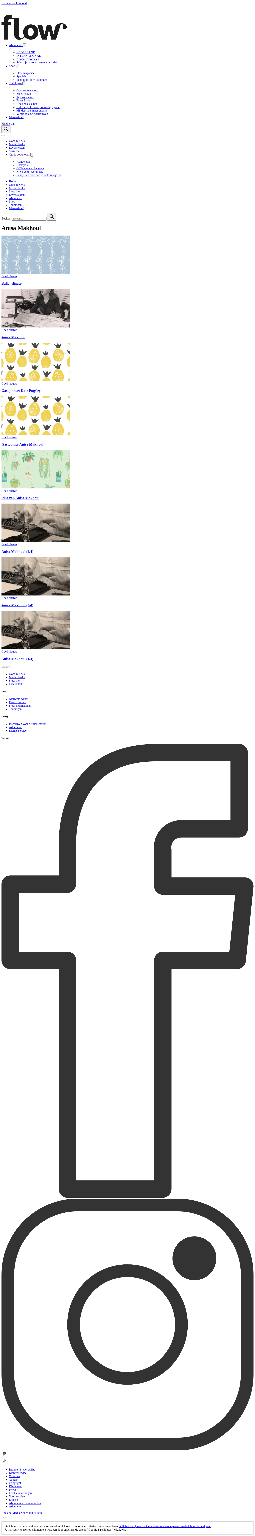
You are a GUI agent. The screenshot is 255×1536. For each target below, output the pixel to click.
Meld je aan (8, 123)
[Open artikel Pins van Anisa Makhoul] (35, 487)
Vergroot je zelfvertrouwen (32, 113)
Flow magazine (25, 73)
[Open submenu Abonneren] (24, 45)
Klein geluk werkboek (29, 171)
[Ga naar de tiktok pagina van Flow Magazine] (4, 1463)
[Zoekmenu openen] (5, 129)
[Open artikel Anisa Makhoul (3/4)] (35, 594)
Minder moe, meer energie (31, 110)
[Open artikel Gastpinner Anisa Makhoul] (35, 433)
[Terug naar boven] (4, 1519)
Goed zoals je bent (27, 103)
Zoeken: (6, 218)
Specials (21, 76)
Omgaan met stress (27, 90)
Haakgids (22, 165)
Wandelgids (23, 161)
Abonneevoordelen (27, 59)
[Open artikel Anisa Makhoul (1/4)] (35, 648)
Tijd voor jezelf (25, 97)
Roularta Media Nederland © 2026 (22, 1512)
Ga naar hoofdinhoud (14, 3)
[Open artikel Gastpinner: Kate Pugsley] (35, 380)
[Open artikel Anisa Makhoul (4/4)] (35, 541)
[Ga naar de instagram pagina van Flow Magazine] (127, 1449)
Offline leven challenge (30, 168)
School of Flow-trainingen (31, 79)
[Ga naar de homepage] (34, 38)
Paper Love (23, 100)
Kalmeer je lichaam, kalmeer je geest (38, 107)
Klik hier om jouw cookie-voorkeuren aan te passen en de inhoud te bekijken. (165, 1526)
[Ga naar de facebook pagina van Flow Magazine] (127, 1196)
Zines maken (24, 93)
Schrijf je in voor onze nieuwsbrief (36, 62)
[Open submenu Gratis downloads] (31, 155)
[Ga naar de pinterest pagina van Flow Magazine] (4, 1456)
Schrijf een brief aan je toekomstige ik (38, 175)
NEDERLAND (25, 52)
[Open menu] (2, 135)
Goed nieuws (9, 276)
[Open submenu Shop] (17, 66)
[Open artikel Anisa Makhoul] (35, 326)
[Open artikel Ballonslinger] (35, 273)
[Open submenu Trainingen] (23, 83)
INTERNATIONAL (28, 55)
